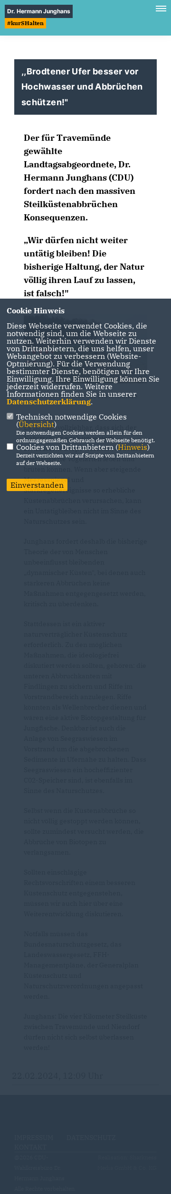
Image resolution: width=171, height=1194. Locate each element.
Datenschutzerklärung (49, 401)
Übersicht (36, 424)
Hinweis (132, 447)
